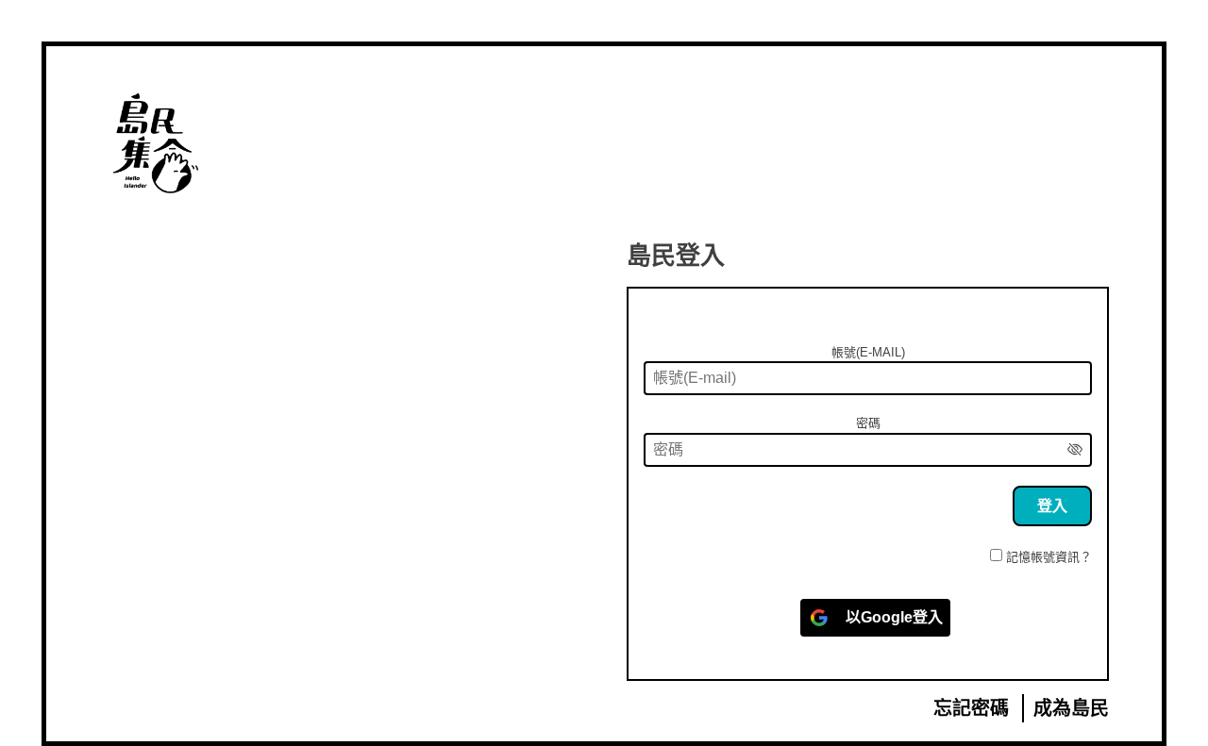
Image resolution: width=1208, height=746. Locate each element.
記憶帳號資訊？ (1049, 557)
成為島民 (1071, 708)
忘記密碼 (971, 708)
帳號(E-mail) (868, 352)
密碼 (868, 423)
